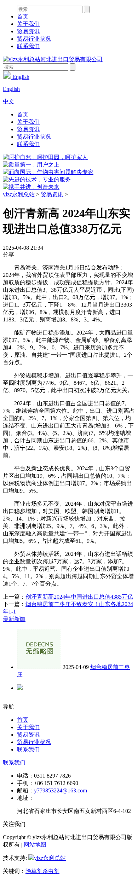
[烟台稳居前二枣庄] (39, 667)
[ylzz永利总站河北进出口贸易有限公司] (53, 59)
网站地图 (35, 845)
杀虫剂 (50, 871)
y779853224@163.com (60, 790)
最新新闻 (14, 619)
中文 (8, 101)
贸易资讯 (28, 31)
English (20, 77)
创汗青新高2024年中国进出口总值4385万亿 (79, 597)
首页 (22, 16)
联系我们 (28, 46)
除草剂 (33, 871)
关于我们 (28, 24)
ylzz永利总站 (19, 194)
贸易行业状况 (34, 39)
